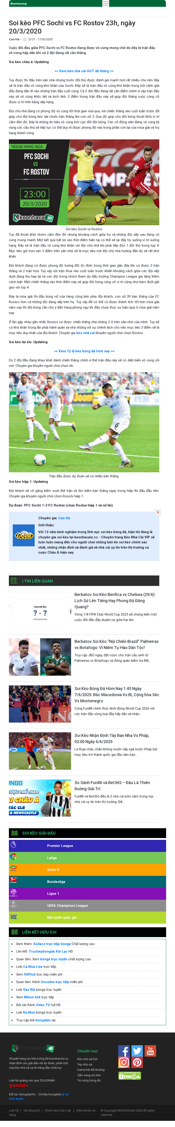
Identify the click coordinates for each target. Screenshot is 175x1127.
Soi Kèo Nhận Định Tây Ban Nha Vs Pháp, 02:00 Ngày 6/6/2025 (112, 738)
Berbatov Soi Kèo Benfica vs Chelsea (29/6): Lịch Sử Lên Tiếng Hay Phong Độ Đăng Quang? (115, 600)
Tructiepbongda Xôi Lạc (48, 951)
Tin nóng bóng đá (88, 1080)
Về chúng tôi (32, 1110)
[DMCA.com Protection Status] (129, 1075)
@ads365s (18, 1085)
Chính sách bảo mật (59, 1110)
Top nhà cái (84, 1064)
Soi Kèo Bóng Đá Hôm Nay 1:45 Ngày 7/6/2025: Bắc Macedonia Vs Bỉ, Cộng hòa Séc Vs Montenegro (117, 694)
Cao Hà (64, 518)
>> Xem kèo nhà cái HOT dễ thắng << (84, 71)
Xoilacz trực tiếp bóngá (52, 944)
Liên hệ (15, 1110)
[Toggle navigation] (105, 3)
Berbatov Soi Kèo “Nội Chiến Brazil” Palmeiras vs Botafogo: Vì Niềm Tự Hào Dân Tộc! (117, 644)
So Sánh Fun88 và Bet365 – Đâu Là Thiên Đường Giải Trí (112, 785)
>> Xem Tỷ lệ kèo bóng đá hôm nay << (84, 351)
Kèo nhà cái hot (87, 1059)
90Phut (30, 974)
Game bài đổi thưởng (91, 1069)
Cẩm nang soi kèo (89, 1075)
